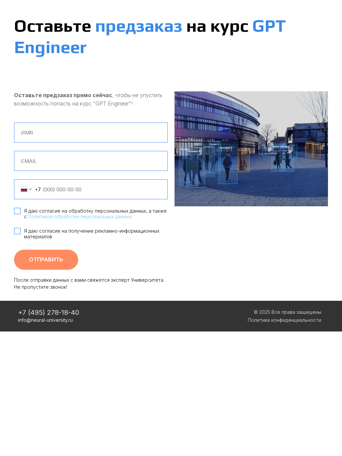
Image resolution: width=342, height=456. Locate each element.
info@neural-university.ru (45, 320)
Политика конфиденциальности (284, 320)
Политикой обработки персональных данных (80, 216)
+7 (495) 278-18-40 (48, 312)
